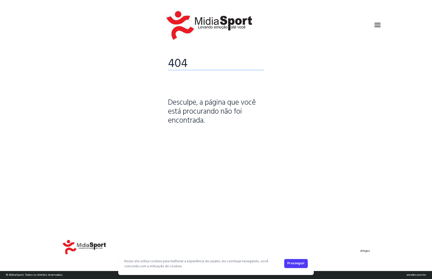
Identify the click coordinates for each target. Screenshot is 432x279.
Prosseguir (296, 263)
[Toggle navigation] (377, 25)
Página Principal (185, 136)
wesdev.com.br (416, 275)
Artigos (365, 251)
